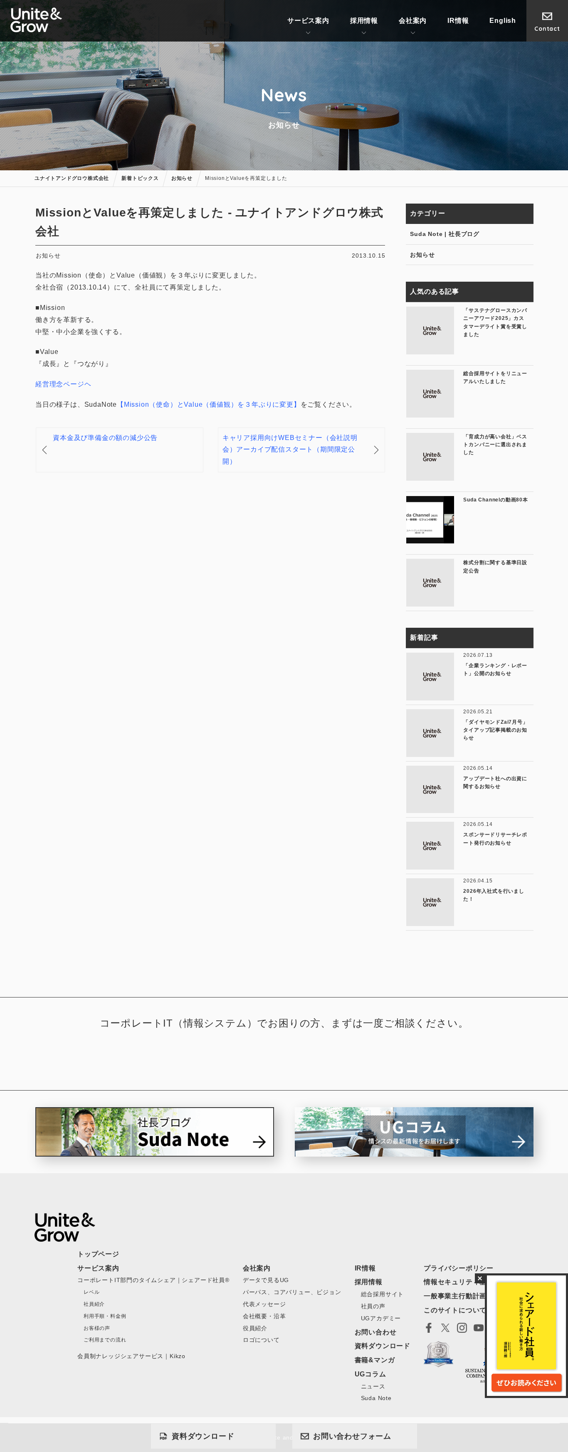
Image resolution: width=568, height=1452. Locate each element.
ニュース (373, 1386)
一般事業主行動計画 (455, 1296)
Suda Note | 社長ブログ (444, 234)
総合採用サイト (382, 1294)
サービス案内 (308, 20)
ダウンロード (203, 1436)
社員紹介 (94, 1304)
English (502, 20)
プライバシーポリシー (459, 1268)
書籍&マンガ (375, 1360)
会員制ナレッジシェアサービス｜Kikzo (131, 1356)
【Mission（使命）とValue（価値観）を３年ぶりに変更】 (209, 404)
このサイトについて (455, 1310)
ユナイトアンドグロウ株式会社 (36, 19)
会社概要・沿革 (264, 1316)
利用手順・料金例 (105, 1316)
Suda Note (376, 1398)
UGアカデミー (381, 1318)
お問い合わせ (352, 1436)
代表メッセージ (264, 1304)
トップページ (98, 1254)
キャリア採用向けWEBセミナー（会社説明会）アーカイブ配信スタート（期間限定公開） (290, 449)
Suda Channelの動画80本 (495, 500)
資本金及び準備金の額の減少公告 (105, 437)
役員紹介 (255, 1328)
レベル (91, 1292)
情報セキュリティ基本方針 (466, 1281)
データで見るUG (266, 1280)
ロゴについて (261, 1340)
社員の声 (373, 1306)
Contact (547, 28)
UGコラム (370, 1374)
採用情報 (364, 20)
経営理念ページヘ (63, 384)
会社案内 (413, 20)
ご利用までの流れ (105, 1340)
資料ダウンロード (382, 1345)
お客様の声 (97, 1328)
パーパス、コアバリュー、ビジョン (292, 1292)
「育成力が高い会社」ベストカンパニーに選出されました (495, 444)
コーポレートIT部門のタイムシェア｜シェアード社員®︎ (153, 1280)
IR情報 (458, 20)
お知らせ (422, 254)
